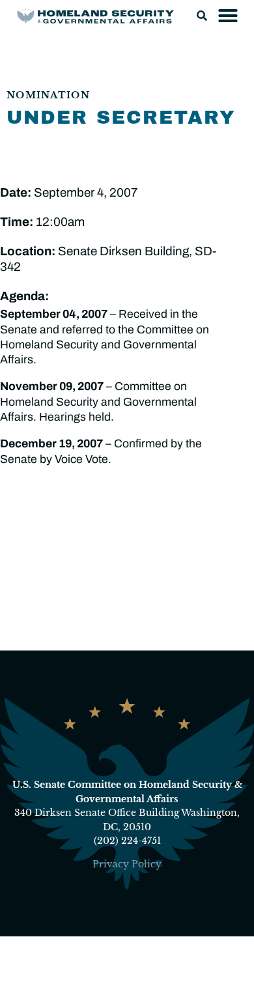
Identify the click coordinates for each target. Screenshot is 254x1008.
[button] (201, 15)
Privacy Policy (127, 864)
